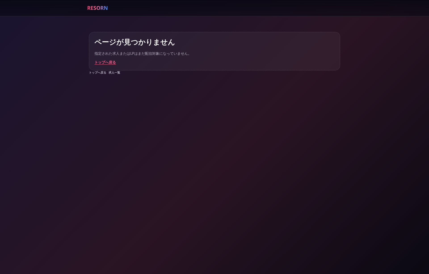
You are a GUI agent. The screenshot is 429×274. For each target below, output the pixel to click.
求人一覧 (114, 72)
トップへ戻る (105, 62)
